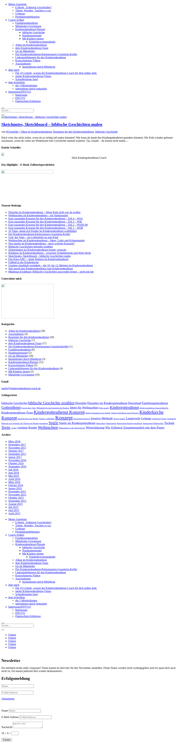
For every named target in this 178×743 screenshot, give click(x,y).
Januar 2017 (15, 457)
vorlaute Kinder (27, 427)
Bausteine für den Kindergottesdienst (73, 131)
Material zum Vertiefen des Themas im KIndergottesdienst (24, 423)
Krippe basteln (119, 419)
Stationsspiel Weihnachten (153, 423)
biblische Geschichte (33, 32)
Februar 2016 (15, 485)
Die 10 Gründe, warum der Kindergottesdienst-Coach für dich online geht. (56, 73)
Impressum (21, 94)
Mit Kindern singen (33, 38)
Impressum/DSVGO (19, 91)
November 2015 (17, 494)
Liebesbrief (171, 419)
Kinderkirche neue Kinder (28, 419)
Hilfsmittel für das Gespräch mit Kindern (53, 408)
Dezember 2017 (17, 444)
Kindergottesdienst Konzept (59, 412)
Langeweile (133, 418)
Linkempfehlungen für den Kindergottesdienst (40, 57)
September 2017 (17, 454)
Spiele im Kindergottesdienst (77, 423)
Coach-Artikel (16, 19)
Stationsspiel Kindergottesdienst (129, 423)
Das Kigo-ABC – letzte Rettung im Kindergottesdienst (38, 259)
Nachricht (6, 727)
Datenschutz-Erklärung (28, 101)
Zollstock (117, 427)
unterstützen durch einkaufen (31, 88)
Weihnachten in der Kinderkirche (72, 428)
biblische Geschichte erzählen (51, 403)
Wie (107, 427)
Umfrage (20, 13)
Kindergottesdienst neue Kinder (98, 413)
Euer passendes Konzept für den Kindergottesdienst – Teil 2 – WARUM (48, 224)
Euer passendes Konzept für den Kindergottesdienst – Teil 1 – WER (45, 227)
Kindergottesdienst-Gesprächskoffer (154, 408)
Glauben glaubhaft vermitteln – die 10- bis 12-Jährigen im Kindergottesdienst (50, 265)
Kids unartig (104, 408)
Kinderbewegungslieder (42, 41)
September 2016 (17, 466)
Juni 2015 (13, 510)
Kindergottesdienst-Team (17, 412)
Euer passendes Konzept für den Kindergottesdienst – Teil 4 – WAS (45, 218)
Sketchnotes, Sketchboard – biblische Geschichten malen (51, 124)
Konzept (64, 417)
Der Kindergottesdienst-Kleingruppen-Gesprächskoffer (38, 346)
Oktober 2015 (16, 497)
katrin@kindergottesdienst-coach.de (21, 388)
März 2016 (14, 482)
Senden (6, 739)
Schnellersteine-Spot (26, 79)
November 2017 (17, 447)
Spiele (53, 423)
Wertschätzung (95, 427)
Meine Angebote (17, 4)
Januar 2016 (15, 488)
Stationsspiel (111, 423)
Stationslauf (101, 423)
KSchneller (12, 131)
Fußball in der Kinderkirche (23, 262)
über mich (13, 69)
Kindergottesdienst (124, 407)
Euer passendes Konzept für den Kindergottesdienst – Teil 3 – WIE (45, 221)
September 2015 (17, 500)
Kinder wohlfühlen (47, 419)
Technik (169, 423)
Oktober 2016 (16, 463)
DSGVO (20, 98)
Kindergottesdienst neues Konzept (125, 413)
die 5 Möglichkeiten (26, 85)
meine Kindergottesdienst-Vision (33, 76)
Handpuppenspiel (32, 35)
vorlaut (14, 428)
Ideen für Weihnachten (84, 407)
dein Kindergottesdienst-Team (31, 48)
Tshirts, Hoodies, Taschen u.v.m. (33, 10)
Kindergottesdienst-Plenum (30, 29)
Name (4, 710)
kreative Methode (102, 418)
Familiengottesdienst (26, 23)
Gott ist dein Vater (28, 408)
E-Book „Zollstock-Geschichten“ (33, 7)
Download (134, 403)
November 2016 (17, 460)
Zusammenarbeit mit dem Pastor (143, 427)
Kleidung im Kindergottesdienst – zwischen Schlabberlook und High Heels (49, 252)
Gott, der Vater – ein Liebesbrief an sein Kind (33, 237)
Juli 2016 (13, 469)
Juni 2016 (13, 472)
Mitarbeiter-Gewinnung (28, 26)
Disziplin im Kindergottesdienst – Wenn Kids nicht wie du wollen (44, 212)
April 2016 (14, 479)
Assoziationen (23, 63)
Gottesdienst (11, 407)
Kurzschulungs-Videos (27, 60)
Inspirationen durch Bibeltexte (38, 66)
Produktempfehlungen (27, 16)
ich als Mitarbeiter (25, 51)
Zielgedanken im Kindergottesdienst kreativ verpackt (37, 249)
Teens (5, 427)
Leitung (146, 418)
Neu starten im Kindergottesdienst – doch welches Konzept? (41, 243)
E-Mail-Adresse (10, 717)
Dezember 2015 (17, 491)
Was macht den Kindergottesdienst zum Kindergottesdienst (40, 268)
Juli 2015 (13, 507)
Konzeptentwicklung (81, 419)
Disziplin (81, 403)
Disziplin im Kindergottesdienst (107, 403)
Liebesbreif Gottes (159, 419)
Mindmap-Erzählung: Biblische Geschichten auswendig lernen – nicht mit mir (51, 271)
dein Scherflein (16, 82)
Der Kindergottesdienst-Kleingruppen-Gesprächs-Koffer (46, 54)
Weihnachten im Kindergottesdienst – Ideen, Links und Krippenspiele (46, 240)
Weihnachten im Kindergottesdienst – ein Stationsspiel (38, 215)
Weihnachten (48, 427)
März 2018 (14, 441)
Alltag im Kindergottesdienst (31, 44)
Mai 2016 (13, 475)
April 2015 (14, 513)
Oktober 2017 (16, 450)
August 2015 (15, 504)
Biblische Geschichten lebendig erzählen (30, 246)
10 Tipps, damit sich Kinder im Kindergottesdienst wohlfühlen (42, 231)
